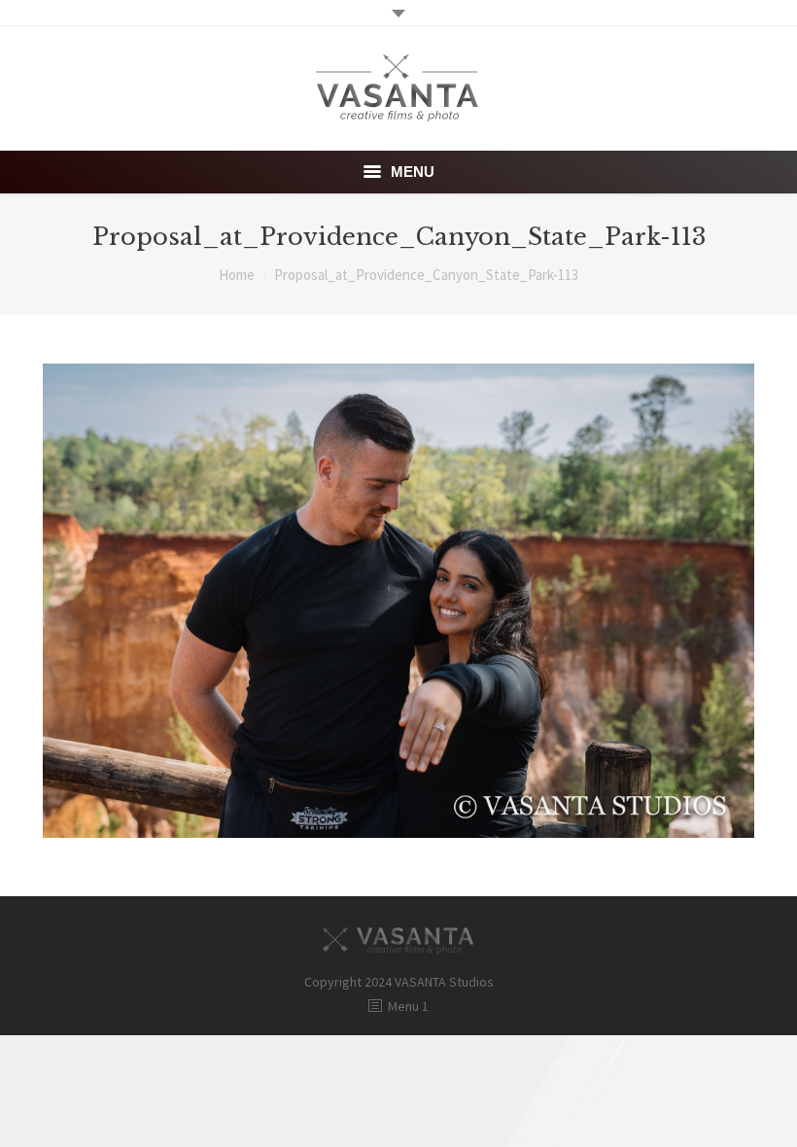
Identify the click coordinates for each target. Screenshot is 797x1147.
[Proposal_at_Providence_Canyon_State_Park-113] (398, 601)
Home (237, 274)
